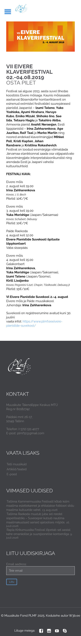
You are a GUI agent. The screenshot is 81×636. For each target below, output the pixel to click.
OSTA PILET (34, 80)
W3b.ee (74, 615)
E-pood (12, 474)
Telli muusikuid (17, 464)
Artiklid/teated (17, 469)
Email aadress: (16, 564)
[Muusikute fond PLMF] (21, 9)
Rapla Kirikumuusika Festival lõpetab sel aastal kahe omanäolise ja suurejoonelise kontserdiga (38, 532)
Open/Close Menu (8, 11)
